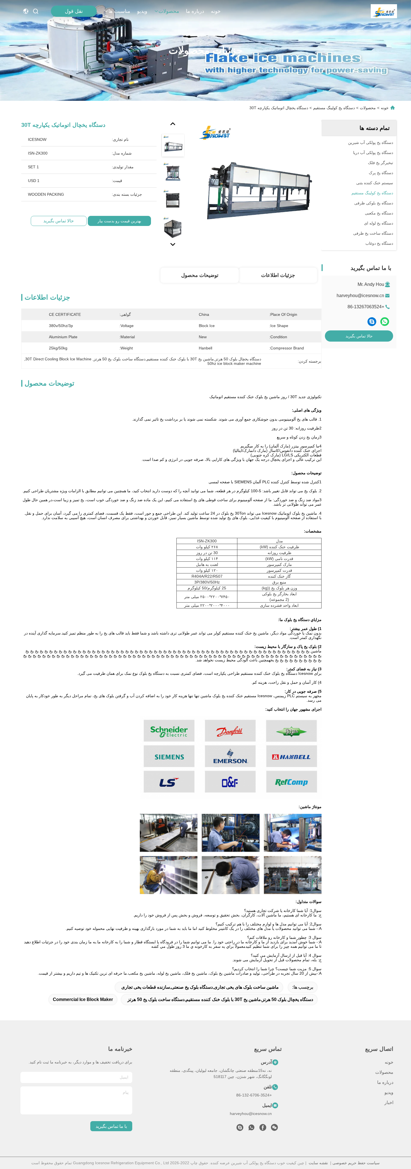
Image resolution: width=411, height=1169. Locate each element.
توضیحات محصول (199, 275)
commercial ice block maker (83, 999)
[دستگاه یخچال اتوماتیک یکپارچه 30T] (257, 185)
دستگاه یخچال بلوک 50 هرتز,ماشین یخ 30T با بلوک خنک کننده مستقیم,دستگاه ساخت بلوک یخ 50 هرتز (220, 999)
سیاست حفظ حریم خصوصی (356, 1163)
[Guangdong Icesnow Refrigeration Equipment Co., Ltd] (384, 11)
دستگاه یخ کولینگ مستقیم (334, 108)
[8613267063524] (251, 1129)
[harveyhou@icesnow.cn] (240, 1129)
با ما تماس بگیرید (111, 1126)
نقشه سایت (318, 1163)
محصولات (169, 11)
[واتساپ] (385, 321)
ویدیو (142, 11)
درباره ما (195, 11)
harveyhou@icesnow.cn (360, 295)
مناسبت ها (119, 11)
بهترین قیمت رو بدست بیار (119, 221)
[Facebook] (263, 1129)
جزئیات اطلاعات (278, 275)
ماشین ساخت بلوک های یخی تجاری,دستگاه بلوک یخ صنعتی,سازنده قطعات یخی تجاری (200, 987)
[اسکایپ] (372, 321)
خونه (216, 11)
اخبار (388, 1102)
